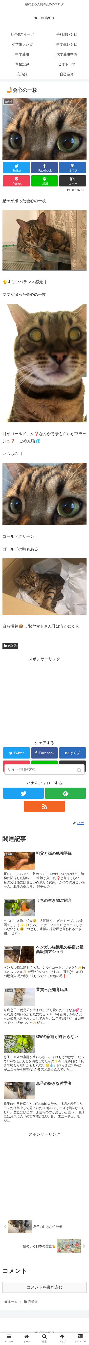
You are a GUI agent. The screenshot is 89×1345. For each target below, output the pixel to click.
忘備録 (12, 645)
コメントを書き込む (44, 1287)
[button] (80, 770)
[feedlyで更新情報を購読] (65, 793)
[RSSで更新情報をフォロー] (44, 806)
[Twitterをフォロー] (23, 793)
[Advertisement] (44, 697)
